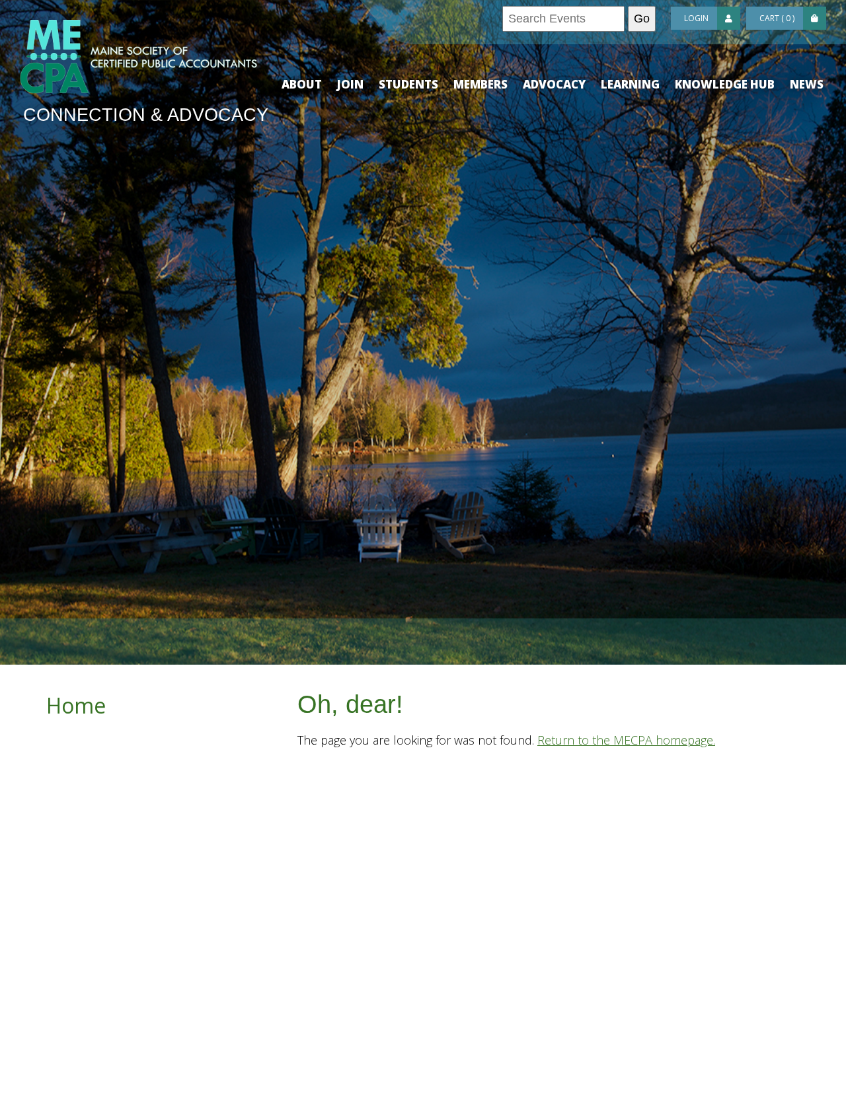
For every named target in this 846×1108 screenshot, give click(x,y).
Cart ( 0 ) (776, 18)
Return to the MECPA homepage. (626, 740)
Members (480, 84)
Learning (630, 84)
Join (350, 84)
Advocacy (554, 84)
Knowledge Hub (725, 84)
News (807, 84)
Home (76, 705)
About (302, 84)
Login (696, 18)
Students (408, 84)
